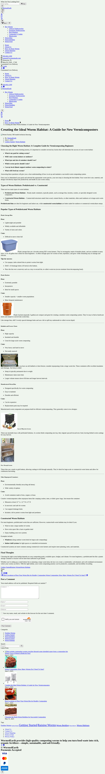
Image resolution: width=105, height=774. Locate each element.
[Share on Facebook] (1, 573)
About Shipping (10, 50)
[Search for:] (10, 646)
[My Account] (1, 15)
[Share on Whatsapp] (6, 573)
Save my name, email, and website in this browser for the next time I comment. (28, 613)
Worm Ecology (10, 638)
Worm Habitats (20, 142)
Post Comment (6, 626)
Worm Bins (8, 38)
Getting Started (10, 142)
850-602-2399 (7, 56)
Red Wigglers (13, 32)
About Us (8, 47)
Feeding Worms (10, 633)
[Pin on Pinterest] (5, 573)
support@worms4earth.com (12, 58)
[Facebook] (1, 68)
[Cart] (1, 19)
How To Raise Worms (12, 49)
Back (5, 23)
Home (7, 45)
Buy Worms (9, 27)
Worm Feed (9, 41)
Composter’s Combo (15, 34)
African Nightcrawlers (16, 28)
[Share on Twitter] (3, 573)
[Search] (2, 12)
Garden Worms (15, 725)
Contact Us (8, 52)
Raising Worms (16, 567)
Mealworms (13, 36)
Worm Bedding (10, 40)
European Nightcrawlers (17, 30)
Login (5, 66)
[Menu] (3, 10)
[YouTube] (4, 68)
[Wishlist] (1, 17)
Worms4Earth (11, 138)
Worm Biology (72, 725)
